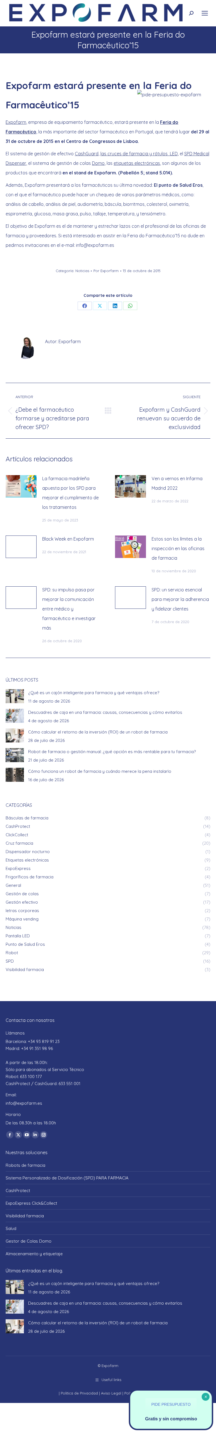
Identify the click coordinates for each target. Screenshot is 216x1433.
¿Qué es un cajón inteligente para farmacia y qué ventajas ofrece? (93, 692)
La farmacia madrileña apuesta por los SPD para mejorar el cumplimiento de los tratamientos (70, 493)
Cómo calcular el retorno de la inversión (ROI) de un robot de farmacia (98, 732)
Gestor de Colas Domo (28, 1241)
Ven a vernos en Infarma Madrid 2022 (177, 483)
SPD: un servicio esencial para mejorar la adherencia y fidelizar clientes (180, 599)
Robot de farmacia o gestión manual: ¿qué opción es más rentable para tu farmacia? (112, 751)
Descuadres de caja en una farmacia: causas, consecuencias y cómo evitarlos (105, 712)
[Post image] (21, 486)
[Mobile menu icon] (204, 13)
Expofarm (16, 122)
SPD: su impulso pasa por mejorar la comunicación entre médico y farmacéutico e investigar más (69, 609)
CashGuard (86, 153)
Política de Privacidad (79, 1393)
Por (106, 270)
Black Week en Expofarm (68, 539)
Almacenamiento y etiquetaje (34, 1253)
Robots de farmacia (25, 1165)
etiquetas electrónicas (137, 163)
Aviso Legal (111, 1393)
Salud (11, 1228)
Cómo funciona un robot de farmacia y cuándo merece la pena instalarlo (99, 771)
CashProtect (18, 1190)
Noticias (82, 270)
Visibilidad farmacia (25, 1215)
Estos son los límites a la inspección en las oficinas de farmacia (178, 548)
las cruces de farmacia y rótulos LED (139, 153)
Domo (98, 163)
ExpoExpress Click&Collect (31, 1203)
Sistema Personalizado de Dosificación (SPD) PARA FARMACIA (67, 1178)
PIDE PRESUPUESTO (171, 1404)
